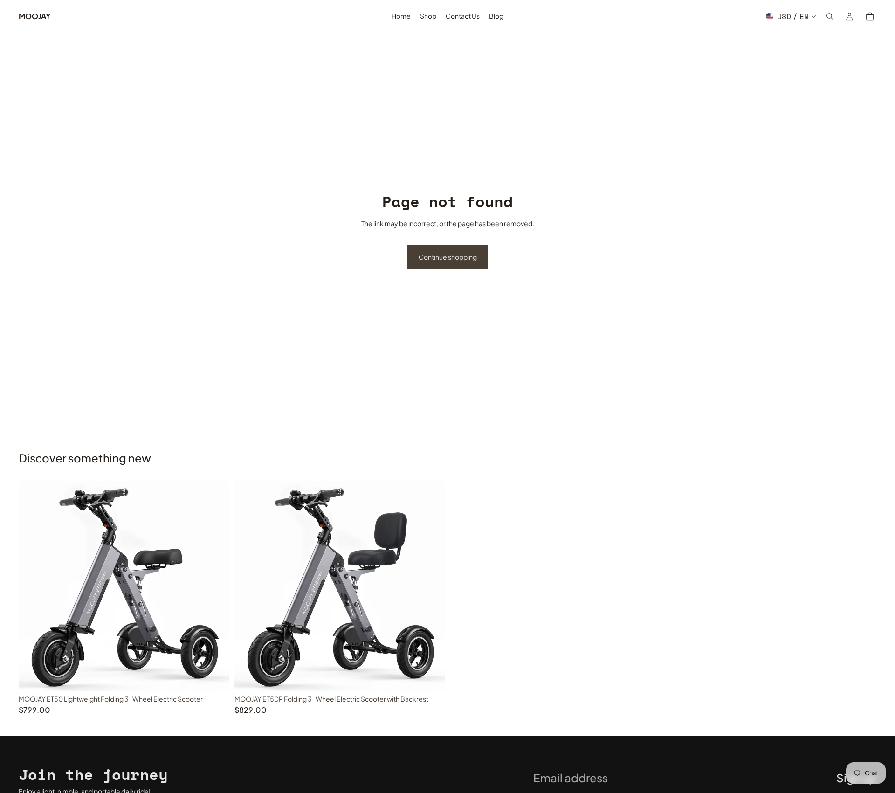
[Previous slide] (33, 586)
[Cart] (870, 16)
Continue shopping (448, 257)
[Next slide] (215, 586)
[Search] (829, 16)
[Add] (214, 676)
